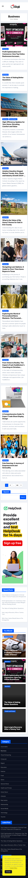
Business (5, 49)
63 (17, 485)
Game (2, 779)
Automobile (4, 747)
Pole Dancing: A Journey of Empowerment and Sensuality (13, 465)
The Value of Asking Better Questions (13, 608)
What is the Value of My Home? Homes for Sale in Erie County (12, 222)
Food (2, 775)
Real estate (4, 800)
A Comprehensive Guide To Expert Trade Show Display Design (13, 416)
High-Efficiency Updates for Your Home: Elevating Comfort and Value (13, 124)
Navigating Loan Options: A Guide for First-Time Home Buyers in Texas (13, 269)
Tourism (3, 817)
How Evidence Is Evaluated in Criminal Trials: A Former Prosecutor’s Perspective (14, 595)
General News (8, 636)
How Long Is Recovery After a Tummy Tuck (13, 728)
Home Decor (13, 119)
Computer (4, 759)
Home (11, 19)
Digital (3, 763)
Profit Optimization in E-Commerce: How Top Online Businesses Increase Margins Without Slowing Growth (13, 56)
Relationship (4, 804)
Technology (4, 812)
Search (6, 492)
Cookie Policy (13, 868)
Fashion (3, 771)
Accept (8, 871)
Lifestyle (3, 796)
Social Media (4, 808)
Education (4, 767)
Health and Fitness (10, 711)
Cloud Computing (6, 755)
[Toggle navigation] (3, 6)
